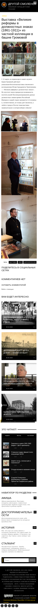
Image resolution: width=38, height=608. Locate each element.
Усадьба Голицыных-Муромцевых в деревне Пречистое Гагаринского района (22, 479)
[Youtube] (13, 605)
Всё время (30, 435)
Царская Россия (30, 262)
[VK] (2, 605)
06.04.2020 (9, 388)
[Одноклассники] (5, 605)
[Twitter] (9, 605)
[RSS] (16, 605)
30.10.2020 (9, 327)
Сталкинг (19, 543)
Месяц (19, 435)
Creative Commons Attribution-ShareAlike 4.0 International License (20, 600)
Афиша (4, 16)
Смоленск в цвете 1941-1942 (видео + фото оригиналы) (21, 444)
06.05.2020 (9, 357)
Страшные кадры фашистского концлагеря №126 (22, 453)
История (19, 527)
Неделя (7, 435)
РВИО (20, 262)
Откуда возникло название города (23, 469)
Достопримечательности (19, 514)
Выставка (13, 262)
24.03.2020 (9, 419)
